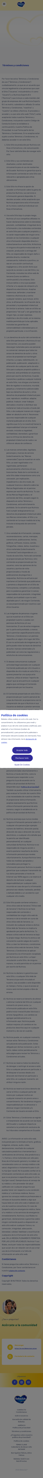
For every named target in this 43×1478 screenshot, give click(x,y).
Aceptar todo (22, 750)
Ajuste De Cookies (22, 764)
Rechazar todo (22, 758)
